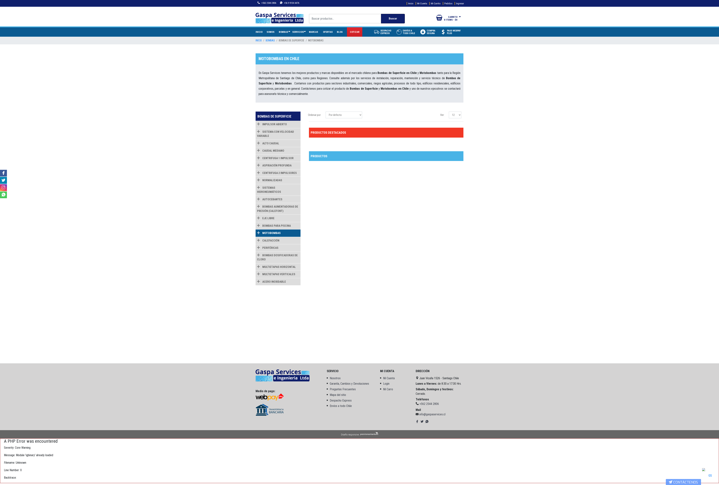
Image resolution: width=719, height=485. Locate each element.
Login (386, 383)
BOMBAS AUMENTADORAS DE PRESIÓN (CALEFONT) (277, 209)
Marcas (313, 32)
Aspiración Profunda (277, 165)
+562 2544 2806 (268, 2)
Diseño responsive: (350, 434)
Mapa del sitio (338, 395)
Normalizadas (272, 180)
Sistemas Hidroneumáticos (269, 190)
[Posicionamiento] (369, 434)
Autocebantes (272, 199)
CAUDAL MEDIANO (273, 150)
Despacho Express (341, 400)
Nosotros (335, 378)
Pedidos (448, 3)
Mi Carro (388, 389)
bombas (270, 40)
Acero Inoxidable (274, 281)
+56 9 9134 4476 (291, 2)
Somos (270, 32)
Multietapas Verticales (278, 274)
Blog (340, 32)
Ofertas (328, 32)
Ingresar (460, 3)
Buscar (393, 18)
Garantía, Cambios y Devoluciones (349, 383)
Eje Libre (268, 218)
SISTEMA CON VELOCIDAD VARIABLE (275, 134)
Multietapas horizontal (279, 267)
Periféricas (270, 248)
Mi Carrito (436, 3)
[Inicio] (283, 375)
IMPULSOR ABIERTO (274, 124)
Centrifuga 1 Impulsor (278, 158)
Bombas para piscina (276, 225)
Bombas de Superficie (291, 40)
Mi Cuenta (422, 3)
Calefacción (270, 240)
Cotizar (354, 32)
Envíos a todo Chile (341, 406)
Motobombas (316, 40)
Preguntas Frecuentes (343, 389)
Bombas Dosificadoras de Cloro (277, 257)
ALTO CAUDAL (270, 143)
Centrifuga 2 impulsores (279, 173)
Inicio (410, 3)
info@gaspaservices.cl (432, 414)
